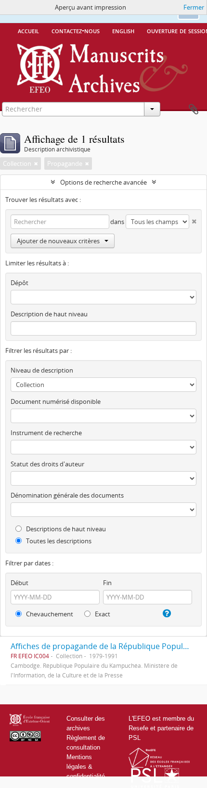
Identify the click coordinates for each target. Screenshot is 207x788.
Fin (107, 582)
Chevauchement (49, 614)
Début (19, 582)
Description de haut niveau (49, 314)
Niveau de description (42, 370)
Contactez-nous (76, 30)
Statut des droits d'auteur (47, 464)
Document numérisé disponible (56, 401)
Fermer (193, 7)
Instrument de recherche (46, 432)
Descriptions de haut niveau (65, 529)
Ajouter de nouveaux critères (58, 241)
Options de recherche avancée (103, 182)
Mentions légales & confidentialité (85, 766)
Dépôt (19, 282)
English (123, 30)
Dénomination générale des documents (67, 495)
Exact (101, 614)
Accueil (28, 30)
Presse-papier (193, 110)
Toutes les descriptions (58, 541)
